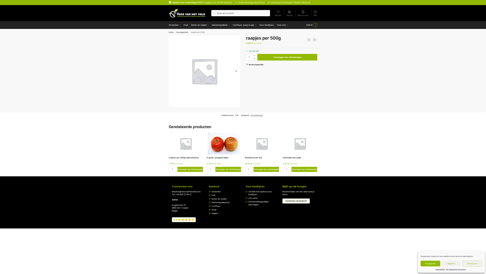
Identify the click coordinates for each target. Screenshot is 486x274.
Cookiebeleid (440, 269)
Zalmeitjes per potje (292, 157)
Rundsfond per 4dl (253, 157)
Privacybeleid (239, 231)
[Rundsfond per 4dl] (262, 143)
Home (171, 32)
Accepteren (430, 263)
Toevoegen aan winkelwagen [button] (190, 169)
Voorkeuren (472, 263)
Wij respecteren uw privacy (456, 269)
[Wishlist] (199, 137)
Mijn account (303, 15)
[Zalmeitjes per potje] (300, 143)
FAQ (315, 15)
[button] (311, 25)
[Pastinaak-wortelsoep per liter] (309, 40)
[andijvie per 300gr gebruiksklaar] (186, 143)
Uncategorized (182, 32)
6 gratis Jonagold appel (217, 157)
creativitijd (270, 231)
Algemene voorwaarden (221, 231)
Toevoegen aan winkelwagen (287, 57)
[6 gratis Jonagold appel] (224, 143)
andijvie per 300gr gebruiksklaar (184, 157)
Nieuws (289, 15)
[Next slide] (236, 71)
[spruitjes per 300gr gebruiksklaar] (314, 40)
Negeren (451, 263)
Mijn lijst (278, 15)
